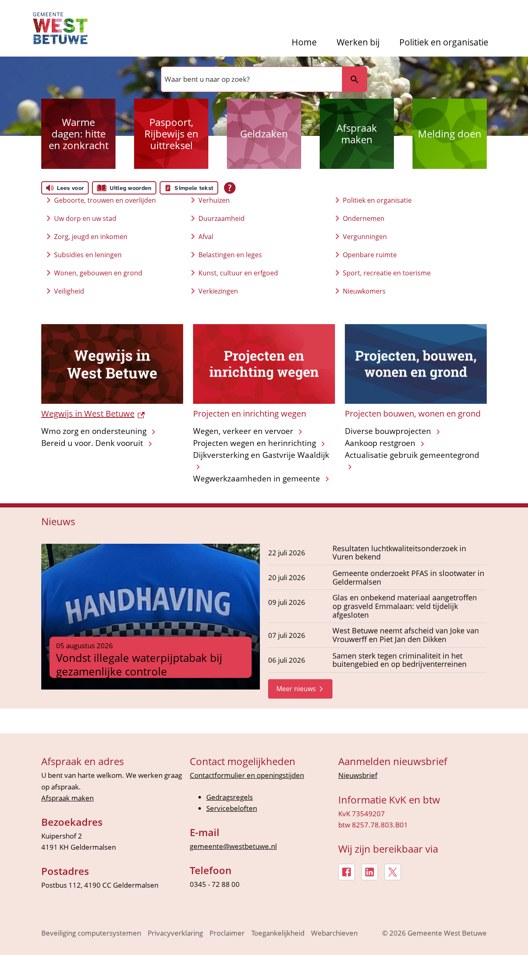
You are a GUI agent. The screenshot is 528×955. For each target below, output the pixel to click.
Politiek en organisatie (443, 42)
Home (304, 42)
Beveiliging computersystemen (91, 933)
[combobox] (250, 79)
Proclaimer (227, 933)
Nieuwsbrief (357, 775)
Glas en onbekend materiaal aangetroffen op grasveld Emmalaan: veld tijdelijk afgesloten (404, 606)
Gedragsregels (229, 797)
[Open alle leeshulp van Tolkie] (230, 188)
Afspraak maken (67, 798)
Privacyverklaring (175, 933)
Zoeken (354, 79)
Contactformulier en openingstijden (247, 775)
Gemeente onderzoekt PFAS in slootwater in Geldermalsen (408, 577)
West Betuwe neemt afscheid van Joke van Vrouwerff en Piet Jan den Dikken (405, 635)
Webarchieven (334, 933)
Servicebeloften (231, 808)
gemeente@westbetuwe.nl (233, 846)
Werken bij (358, 42)
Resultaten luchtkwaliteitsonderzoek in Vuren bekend (399, 553)
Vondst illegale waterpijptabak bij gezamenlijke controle (139, 664)
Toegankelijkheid (277, 933)
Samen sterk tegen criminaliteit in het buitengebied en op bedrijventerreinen (399, 660)
